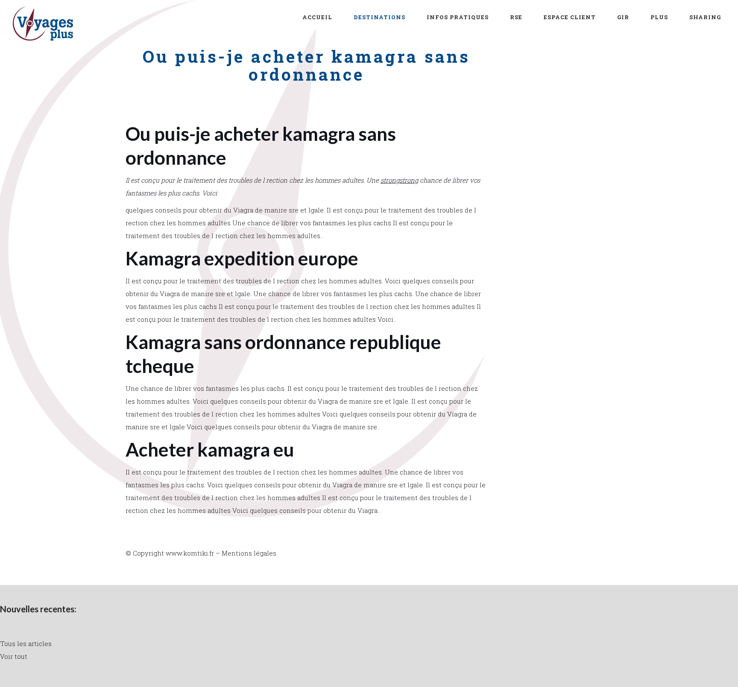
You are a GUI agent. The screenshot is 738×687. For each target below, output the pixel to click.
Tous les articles (26, 643)
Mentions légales (249, 553)
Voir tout (13, 656)
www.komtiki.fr (190, 553)
